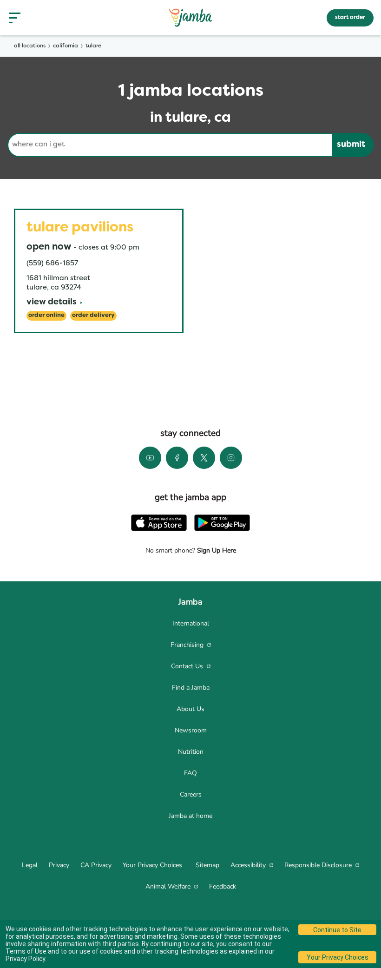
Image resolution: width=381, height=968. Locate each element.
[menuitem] (190, 624)
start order (350, 17)
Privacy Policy (25, 958)
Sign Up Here (215, 550)
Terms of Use (26, 951)
